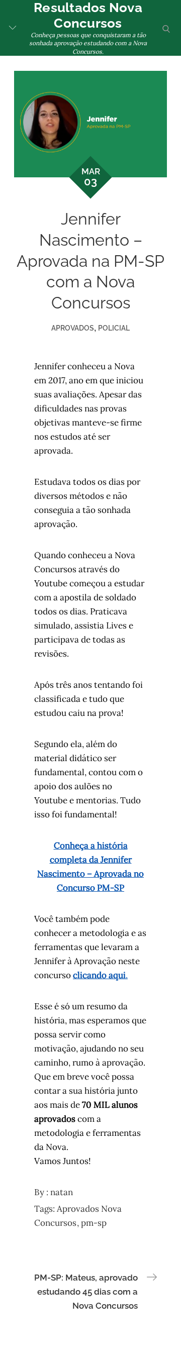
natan (61, 1192)
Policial (114, 328)
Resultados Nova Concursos (88, 15)
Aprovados (72, 328)
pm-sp (94, 1222)
